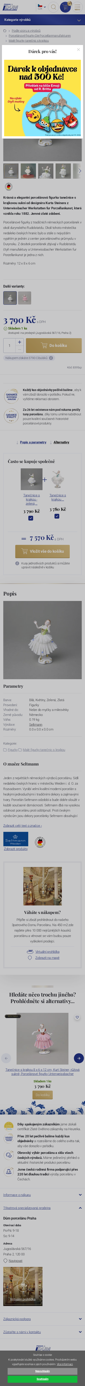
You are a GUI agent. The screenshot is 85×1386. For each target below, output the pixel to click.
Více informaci (65, 1364)
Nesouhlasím (42, 1371)
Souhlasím (42, 1379)
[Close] (78, 49)
